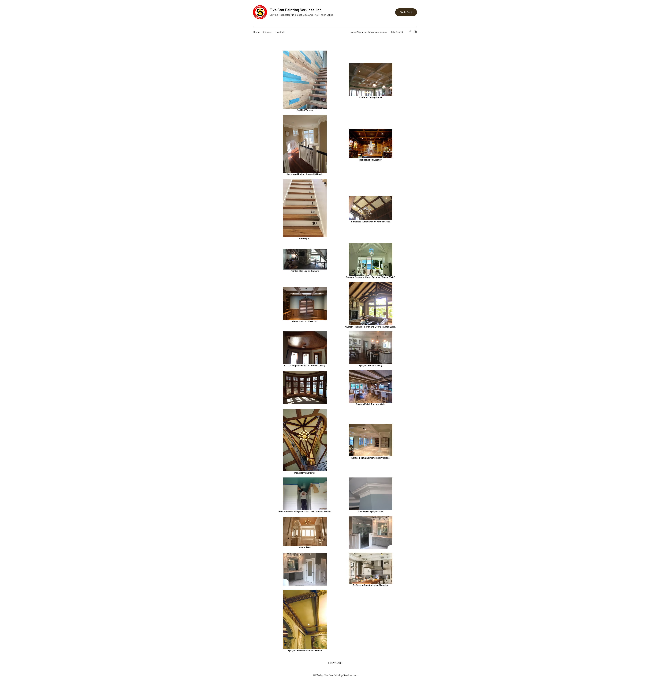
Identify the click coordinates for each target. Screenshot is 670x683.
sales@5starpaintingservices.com (369, 31)
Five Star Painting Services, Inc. (296, 9)
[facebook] (410, 32)
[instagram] (415, 32)
